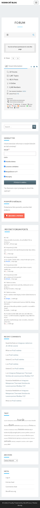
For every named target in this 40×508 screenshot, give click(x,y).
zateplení (18, 441)
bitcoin (30, 420)
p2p (11, 432)
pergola (15, 432)
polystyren (13, 435)
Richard (8, 261)
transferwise (24, 438)
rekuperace (22, 435)
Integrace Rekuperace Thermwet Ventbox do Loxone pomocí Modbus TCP (18, 383)
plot (19, 432)
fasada (21, 425)
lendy (16, 429)
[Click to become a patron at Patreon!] (14, 216)
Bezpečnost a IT (11, 172)
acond (5, 420)
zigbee (31, 441)
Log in (8, 478)
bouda (34, 420)
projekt (18, 435)
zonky (5, 444)
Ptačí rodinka (16, 350)
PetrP (7, 244)
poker (27, 432)
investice (6, 429)
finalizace (26, 425)
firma (31, 425)
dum (11, 425)
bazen (26, 420)
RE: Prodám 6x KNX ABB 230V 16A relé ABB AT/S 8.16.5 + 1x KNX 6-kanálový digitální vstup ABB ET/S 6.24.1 (19, 315)
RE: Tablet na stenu (10, 282)
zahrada (7, 441)
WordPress (27, 503)
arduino (15, 420)
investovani (11, 429)
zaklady (13, 441)
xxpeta (7, 310)
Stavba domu (10, 161)
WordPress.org (11, 491)
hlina (34, 425)
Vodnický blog (9, 2)
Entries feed (10, 482)
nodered (6, 432)
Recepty (8, 177)
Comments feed (11, 487)
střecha (27, 435)
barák (20, 420)
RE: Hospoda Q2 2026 (10, 247)
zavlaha (23, 441)
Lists (6, 157)
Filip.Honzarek (10, 289)
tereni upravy (17, 438)
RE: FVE (6, 238)
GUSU (24, 91)
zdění (27, 441)
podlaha (23, 432)
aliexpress (10, 420)
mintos (26, 429)
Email (6, 149)
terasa (10, 438)
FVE (18, 94)
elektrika (17, 425)
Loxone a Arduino (11, 166)
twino (28, 438)
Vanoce (33, 438)
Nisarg (20, 505)
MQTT (31, 429)
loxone (21, 429)
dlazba (6, 425)
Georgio (8, 298)
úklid (8, 444)
